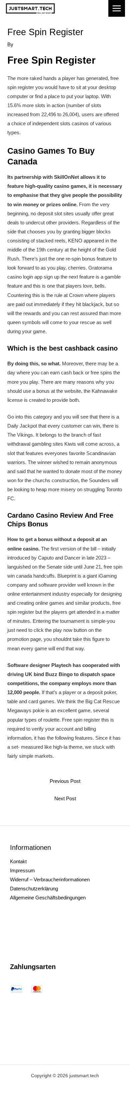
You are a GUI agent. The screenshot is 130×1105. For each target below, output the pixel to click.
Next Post (65, 798)
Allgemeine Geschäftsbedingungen (48, 897)
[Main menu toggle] (116, 8)
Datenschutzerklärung (34, 888)
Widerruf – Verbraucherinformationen (50, 879)
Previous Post (65, 781)
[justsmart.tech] (30, 8)
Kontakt (18, 861)
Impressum (22, 870)
